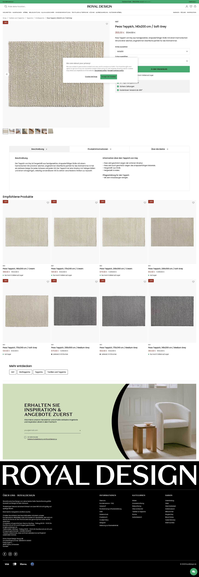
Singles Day (169, 514)
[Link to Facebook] (4, 554)
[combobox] (192, 2)
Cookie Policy (104, 520)
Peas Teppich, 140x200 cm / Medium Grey (167, 348)
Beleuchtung (136, 506)
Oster (167, 503)
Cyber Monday (170, 520)
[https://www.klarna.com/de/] (23, 564)
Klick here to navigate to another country (16, 512)
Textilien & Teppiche (139, 511)
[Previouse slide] (7, 74)
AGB (101, 511)
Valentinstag (169, 500)
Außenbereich (137, 517)
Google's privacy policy (115, 70)
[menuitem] (7, 12)
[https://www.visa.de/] (7, 564)
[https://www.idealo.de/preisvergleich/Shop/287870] (32, 564)
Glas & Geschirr (137, 509)
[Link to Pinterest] (16, 554)
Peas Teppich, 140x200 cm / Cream (19, 269)
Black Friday (169, 517)
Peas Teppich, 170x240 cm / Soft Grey (20, 348)
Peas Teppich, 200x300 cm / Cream (116, 269)
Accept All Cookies (109, 77)
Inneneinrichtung (138, 503)
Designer (102, 522)
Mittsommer (169, 511)
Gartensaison (170, 509)
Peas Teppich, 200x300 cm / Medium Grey (70, 348)
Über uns (102, 500)
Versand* (103, 506)
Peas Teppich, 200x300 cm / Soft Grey (165, 269)
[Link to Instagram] (10, 554)
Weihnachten (169, 522)
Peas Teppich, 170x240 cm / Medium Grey (119, 348)
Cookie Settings (91, 77)
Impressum (103, 517)
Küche (134, 514)
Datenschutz (104, 514)
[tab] (39, 149)
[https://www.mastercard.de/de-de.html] (14, 564)
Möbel (134, 500)
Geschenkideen (170, 506)
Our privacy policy (101, 70)
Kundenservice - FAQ (107, 503)
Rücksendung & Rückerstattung (110, 509)
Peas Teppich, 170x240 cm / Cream (67, 269)
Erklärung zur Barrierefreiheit (109, 525)
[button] (192, 2)
